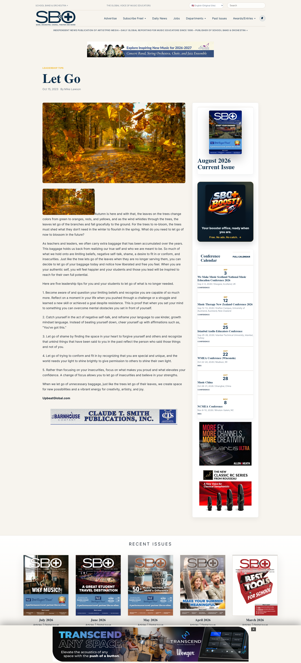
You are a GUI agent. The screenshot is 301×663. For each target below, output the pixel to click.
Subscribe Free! (133, 18)
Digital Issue (52, 624)
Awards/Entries (243, 18)
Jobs (176, 18)
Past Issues (219, 18)
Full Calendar (241, 256)
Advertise (110, 18)
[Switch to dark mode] (262, 18)
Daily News (159, 18)
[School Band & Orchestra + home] (56, 18)
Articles (37, 624)
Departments (194, 18)
